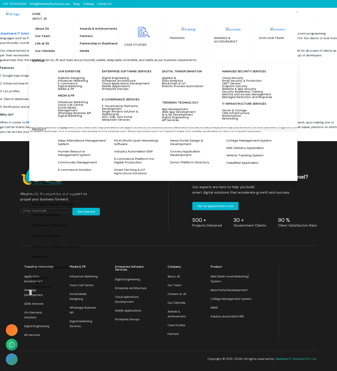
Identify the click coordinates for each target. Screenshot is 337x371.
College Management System (231, 299)
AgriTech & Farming (46, 215)
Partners (173, 334)
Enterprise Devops (127, 319)
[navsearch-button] (317, 18)
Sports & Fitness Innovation (52, 267)
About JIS (39, 19)
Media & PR (40, 257)
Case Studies (176, 325)
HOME (36, 14)
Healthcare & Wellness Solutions (55, 246)
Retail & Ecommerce (46, 236)
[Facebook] (320, 4)
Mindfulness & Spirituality (50, 225)
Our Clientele (176, 303)
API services (32, 335)
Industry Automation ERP (227, 316)
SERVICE (38, 61)
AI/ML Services (33, 304)
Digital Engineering (36, 326)
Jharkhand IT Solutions (17, 33)
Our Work (40, 278)
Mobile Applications (128, 311)
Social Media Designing (78, 296)
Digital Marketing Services (81, 323)
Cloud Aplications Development (127, 299)
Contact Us (41, 287)
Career (37, 283)
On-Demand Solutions (33, 315)
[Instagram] (334, 4)
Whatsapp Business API (83, 310)
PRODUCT (39, 130)
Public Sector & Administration (54, 194)
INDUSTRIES (40, 183)
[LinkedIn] (327, 4)
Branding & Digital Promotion (52, 204)
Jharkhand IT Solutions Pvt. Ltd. (296, 359)
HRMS (214, 308)
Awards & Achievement (177, 314)
